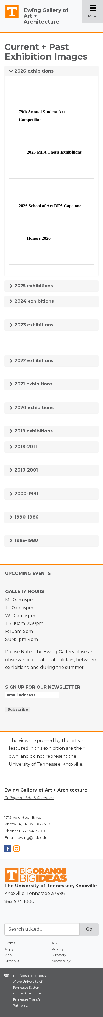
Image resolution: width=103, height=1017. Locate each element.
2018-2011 (25, 446)
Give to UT (12, 961)
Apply (9, 949)
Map (8, 955)
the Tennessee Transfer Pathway (27, 999)
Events (9, 943)
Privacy (58, 949)
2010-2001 (25, 470)
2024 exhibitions (33, 301)
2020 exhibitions (33, 407)
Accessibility (61, 961)
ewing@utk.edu (33, 837)
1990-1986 (25, 517)
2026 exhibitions (33, 71)
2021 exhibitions (32, 384)
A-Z (55, 943)
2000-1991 (25, 493)
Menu (95, 11)
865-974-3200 (32, 831)
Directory (59, 955)
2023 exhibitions (33, 324)
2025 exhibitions (33, 285)
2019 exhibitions (33, 431)
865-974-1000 (19, 901)
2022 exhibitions (33, 360)
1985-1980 (25, 540)
